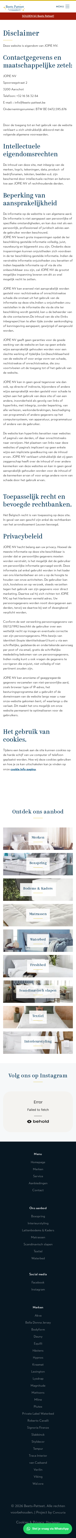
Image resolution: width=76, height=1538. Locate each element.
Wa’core (38, 1483)
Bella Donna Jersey (38, 1322)
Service (38, 1176)
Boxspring (38, 1216)
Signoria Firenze (38, 1427)
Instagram (38, 1289)
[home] (14, 6)
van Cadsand (38, 1462)
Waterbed (38, 1258)
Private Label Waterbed (38, 1413)
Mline (38, 1399)
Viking (38, 1476)
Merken (38, 1169)
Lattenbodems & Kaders (38, 1230)
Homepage (38, 1162)
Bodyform (38, 1329)
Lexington (38, 1371)
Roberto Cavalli (38, 1420)
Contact (38, 1190)
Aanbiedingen (38, 1183)
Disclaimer (53, 1522)
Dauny (38, 1336)
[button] (63, 6)
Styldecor (38, 1441)
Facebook (38, 1282)
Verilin (38, 1469)
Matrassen (38, 1237)
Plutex (38, 1406)
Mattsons (38, 1392)
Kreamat (38, 1364)
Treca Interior (38, 1455)
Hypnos (38, 1357)
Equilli (38, 1343)
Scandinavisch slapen (38, 1244)
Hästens (38, 1350)
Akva (38, 1315)
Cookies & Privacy (31, 1522)
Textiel (38, 1251)
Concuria (59, 1512)
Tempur (38, 1448)
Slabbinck (38, 1434)
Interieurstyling (38, 1223)
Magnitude (38, 1385)
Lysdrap (38, 1378)
